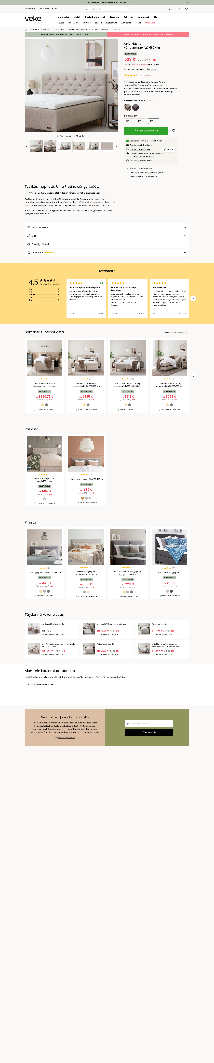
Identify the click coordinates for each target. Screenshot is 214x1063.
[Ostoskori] (186, 8)
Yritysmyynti (45, 9)
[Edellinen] (30, 85)
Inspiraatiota (73, 23)
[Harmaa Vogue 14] (135, 107)
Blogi (61, 23)
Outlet (138, 23)
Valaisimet (143, 17)
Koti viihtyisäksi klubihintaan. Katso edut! (106, 2)
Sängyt (46, 30)
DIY (155, 17)
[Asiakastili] (170, 8)
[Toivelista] (178, 8)
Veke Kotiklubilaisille (139, 65)
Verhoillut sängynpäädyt (77, 30)
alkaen (142, 69)
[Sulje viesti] (187, 3)
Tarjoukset (150, 23)
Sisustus (114, 17)
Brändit (98, 23)
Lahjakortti (126, 23)
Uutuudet (87, 23)
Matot (77, 17)
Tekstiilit (128, 17)
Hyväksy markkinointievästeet (41, 684)
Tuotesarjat (111, 23)
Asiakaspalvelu (31, 9)
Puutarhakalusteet (95, 17)
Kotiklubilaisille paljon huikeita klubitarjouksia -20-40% (66, 34)
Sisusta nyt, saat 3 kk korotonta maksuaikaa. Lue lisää (148, 34)
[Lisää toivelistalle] (174, 131)
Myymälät (56, 9)
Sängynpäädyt (58, 30)
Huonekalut (63, 17)
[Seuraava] (113, 85)
